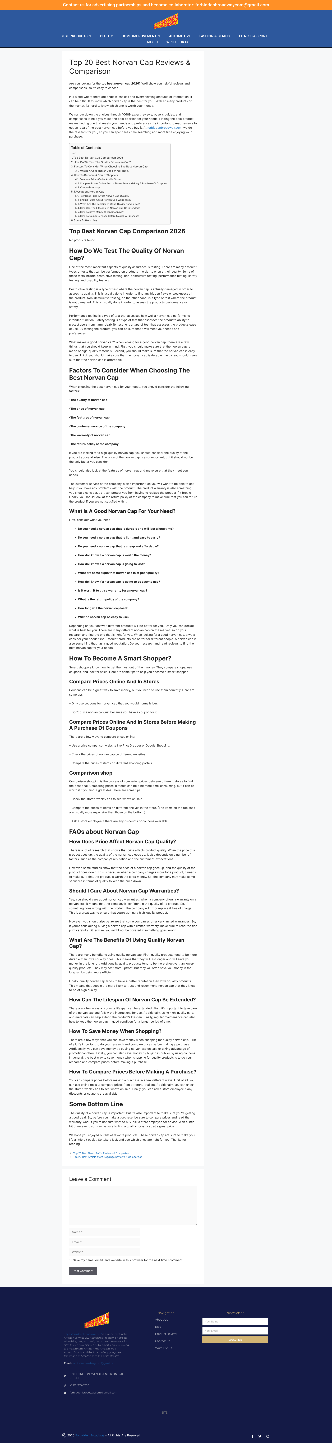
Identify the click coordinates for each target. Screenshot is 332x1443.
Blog (104, 36)
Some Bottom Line (85, 220)
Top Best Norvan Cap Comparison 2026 (98, 157)
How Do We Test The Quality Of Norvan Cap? (102, 162)
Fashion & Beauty (214, 36)
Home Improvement (139, 36)
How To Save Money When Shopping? (101, 212)
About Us (161, 1319)
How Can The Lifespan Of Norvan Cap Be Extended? (110, 208)
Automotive (180, 36)
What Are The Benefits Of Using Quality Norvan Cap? (110, 204)
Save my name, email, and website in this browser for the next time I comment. (128, 1260)
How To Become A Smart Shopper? (96, 175)
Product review (166, 1333)
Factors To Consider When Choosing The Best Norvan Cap (110, 166)
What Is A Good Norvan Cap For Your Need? (104, 170)
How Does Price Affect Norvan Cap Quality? (104, 195)
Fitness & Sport (253, 36)
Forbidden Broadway (89, 1435)
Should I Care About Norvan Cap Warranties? (105, 199)
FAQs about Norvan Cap (89, 191)
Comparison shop (90, 187)
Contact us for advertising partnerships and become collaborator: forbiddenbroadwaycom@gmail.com (166, 4)
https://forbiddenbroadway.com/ (83, 1334)
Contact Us (162, 1341)
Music (152, 42)
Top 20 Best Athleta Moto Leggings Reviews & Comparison (107, 1156)
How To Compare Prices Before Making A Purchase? (109, 216)
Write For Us (177, 42)
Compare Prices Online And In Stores (100, 179)
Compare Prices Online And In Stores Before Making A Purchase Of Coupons (123, 183)
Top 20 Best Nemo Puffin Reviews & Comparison (101, 1153)
